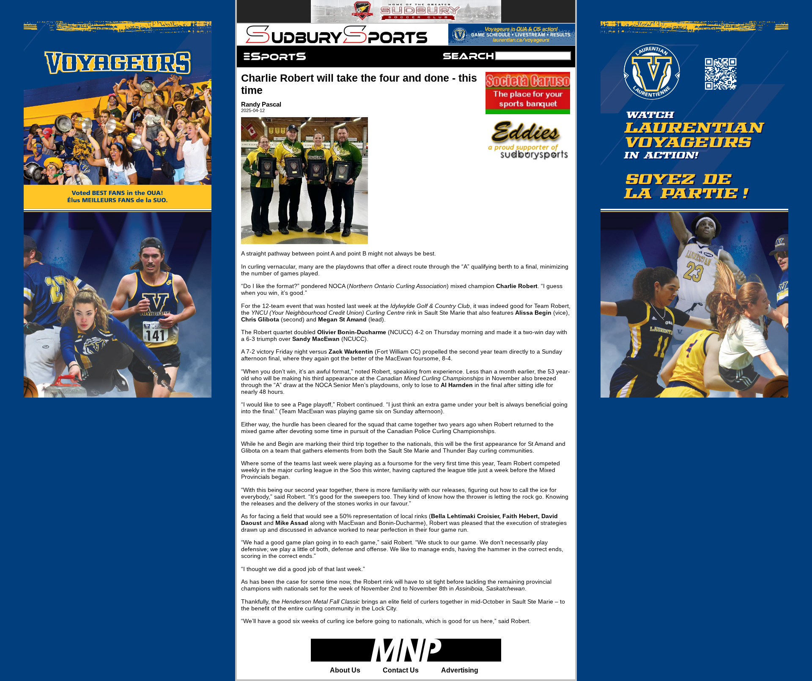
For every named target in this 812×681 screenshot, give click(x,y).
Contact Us (401, 670)
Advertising (459, 670)
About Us (345, 670)
